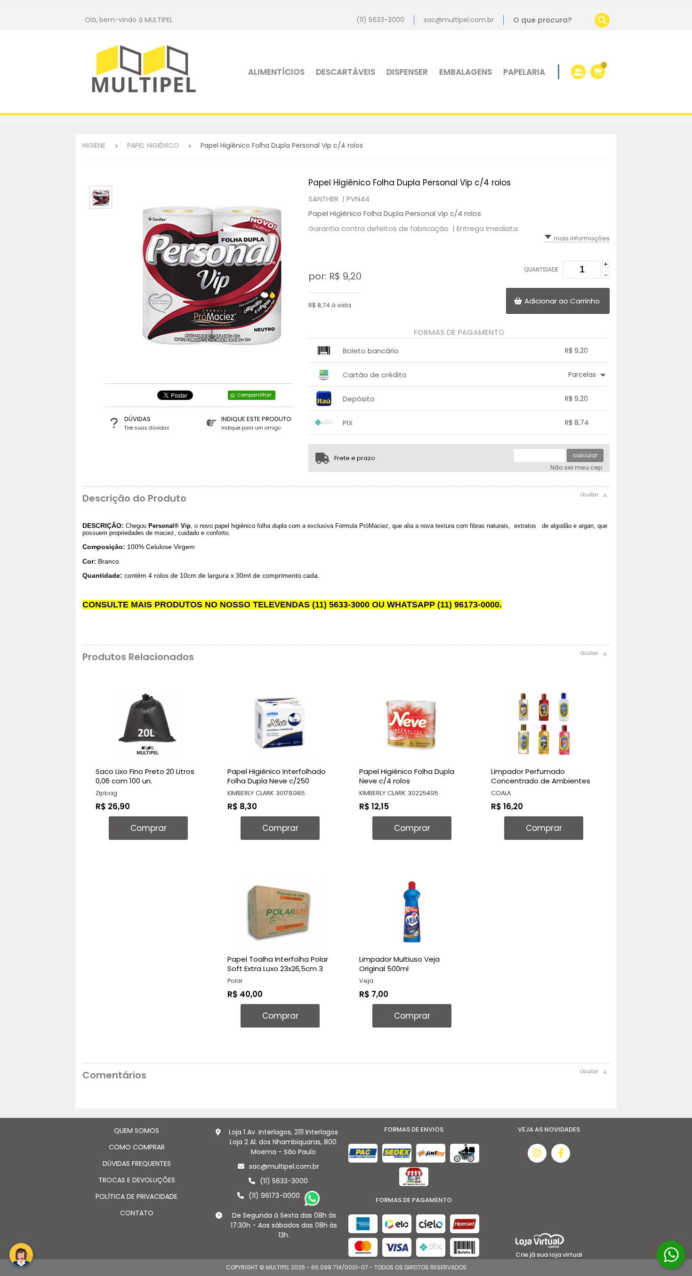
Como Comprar (137, 1147)
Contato (136, 1213)
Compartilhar (254, 395)
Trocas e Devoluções (136, 1180)
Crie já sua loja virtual (548, 1254)
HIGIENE (93, 145)
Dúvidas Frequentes (137, 1163)
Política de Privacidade (136, 1196)
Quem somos (136, 1130)
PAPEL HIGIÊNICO (153, 145)
